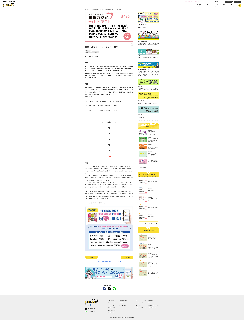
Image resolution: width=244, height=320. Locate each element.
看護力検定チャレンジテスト (100, 9)
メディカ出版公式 (91, 308)
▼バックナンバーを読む (91, 56)
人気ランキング (207, 5)
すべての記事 (199, 5)
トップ (86, 9)
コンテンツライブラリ (139, 308)
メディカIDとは (151, 308)
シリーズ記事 (216, 5)
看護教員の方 (198, 1)
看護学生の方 (206, 1)
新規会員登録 (229, 2)
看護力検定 (88, 52)
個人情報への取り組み (153, 305)
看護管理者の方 (188, 1)
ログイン (238, 2)
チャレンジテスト (95, 52)
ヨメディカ (137, 305)
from (86, 305)
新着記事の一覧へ (142, 167)
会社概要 (150, 300)
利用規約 (150, 303)
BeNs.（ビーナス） (139, 303)
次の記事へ (127, 257)
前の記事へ (91, 257)
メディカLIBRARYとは (232, 5)
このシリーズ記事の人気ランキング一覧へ (147, 223)
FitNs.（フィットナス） (140, 300)
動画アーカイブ (223, 5)
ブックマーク (220, 2)
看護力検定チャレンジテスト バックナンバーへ (109, 261)
